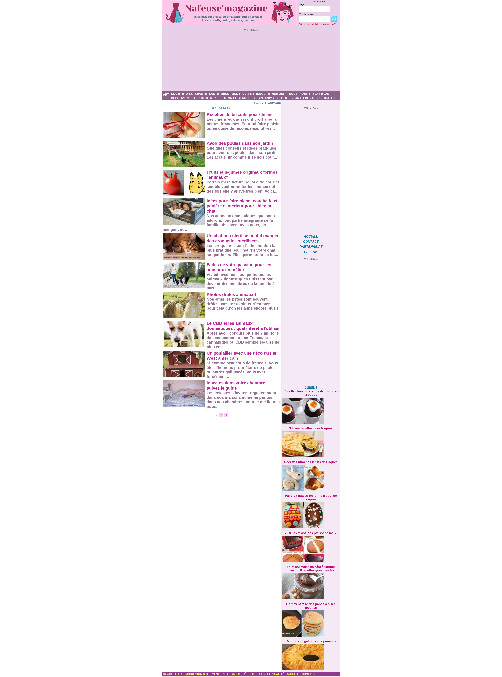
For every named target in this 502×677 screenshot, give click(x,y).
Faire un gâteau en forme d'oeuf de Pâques (311, 497)
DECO (225, 93)
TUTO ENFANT (291, 98)
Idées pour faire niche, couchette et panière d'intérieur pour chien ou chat (242, 206)
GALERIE (311, 252)
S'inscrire (304, 24)
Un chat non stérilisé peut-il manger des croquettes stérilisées (243, 238)
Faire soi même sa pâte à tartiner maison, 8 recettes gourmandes (311, 568)
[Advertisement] (251, 61)
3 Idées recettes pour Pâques (311, 428)
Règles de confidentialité (264, 674)
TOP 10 (199, 98)
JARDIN (257, 98)
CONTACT (311, 241)
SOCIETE (177, 93)
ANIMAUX (272, 98)
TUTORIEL (213, 98)
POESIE (304, 93)
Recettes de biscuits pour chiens (240, 114)
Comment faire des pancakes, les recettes (311, 605)
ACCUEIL (311, 236)
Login (302, 4)
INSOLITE (263, 93)
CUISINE (248, 93)
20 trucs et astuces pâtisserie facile (311, 533)
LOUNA (308, 98)
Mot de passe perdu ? (324, 24)
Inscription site (197, 674)
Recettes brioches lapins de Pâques (311, 462)
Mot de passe (306, 14)
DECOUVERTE (181, 98)
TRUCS (292, 93)
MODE (235, 93)
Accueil (259, 103)
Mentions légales (226, 674)
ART (166, 94)
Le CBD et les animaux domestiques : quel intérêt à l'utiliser (243, 326)
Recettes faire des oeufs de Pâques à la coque (310, 393)
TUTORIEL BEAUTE (236, 98)
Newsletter (173, 674)
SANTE (214, 93)
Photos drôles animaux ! (231, 294)
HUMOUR (278, 93)
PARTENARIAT (311, 246)
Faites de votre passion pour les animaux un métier (239, 267)
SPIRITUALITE (326, 98)
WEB (189, 93)
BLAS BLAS (320, 93)
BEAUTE (201, 93)
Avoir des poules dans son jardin (240, 143)
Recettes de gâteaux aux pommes (311, 641)
